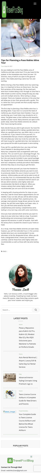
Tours (2, 66)
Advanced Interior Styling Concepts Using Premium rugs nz (28, 380)
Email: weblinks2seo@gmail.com (14, 470)
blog (20, 374)
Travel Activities (23, 411)
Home (20, 324)
